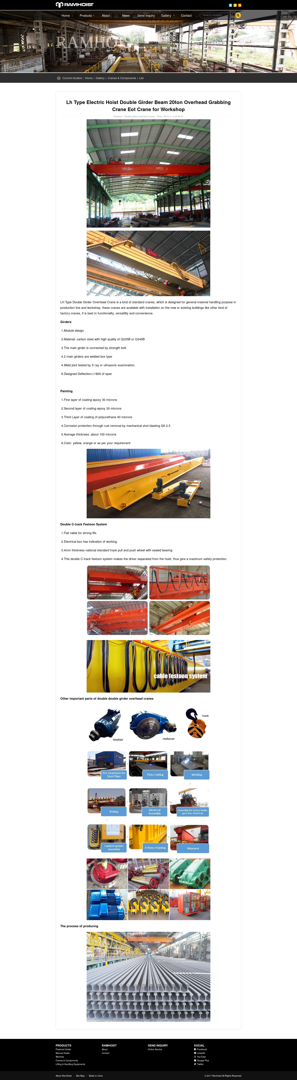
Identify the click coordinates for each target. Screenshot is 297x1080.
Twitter (200, 1064)
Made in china (96, 1075)
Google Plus (203, 1060)
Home (66, 15)
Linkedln (201, 1053)
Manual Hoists (63, 1053)
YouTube (201, 1056)
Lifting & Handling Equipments (70, 1064)
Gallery (166, 15)
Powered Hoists (63, 1049)
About (106, 15)
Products (86, 15)
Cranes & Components (122, 78)
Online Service (155, 1049)
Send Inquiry (146, 15)
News (126, 15)
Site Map (80, 1075)
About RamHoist (64, 1075)
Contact (186, 15)
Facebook (202, 1049)
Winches (60, 1056)
